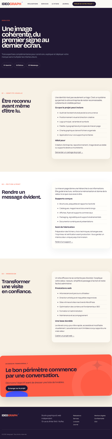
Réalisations (77, 416)
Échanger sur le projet (16, 388)
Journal (75, 425)
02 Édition (19, 65)
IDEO (12, 4)
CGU (95, 421)
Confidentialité (99, 418)
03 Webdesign (33, 65)
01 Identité (7, 65)
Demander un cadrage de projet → (69, 152)
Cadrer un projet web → (64, 335)
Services (76, 418)
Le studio (76, 421)
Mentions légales (100, 416)
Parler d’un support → (64, 242)
